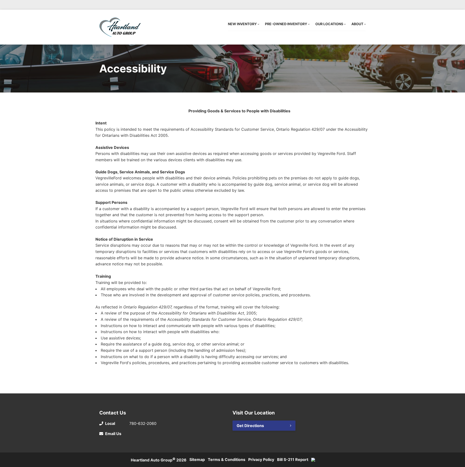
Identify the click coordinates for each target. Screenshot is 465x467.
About (357, 24)
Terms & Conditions (226, 459)
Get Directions (250, 425)
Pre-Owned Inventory (286, 24)
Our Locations (329, 24)
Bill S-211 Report (292, 459)
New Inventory (242, 24)
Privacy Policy (261, 459)
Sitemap (197, 459)
